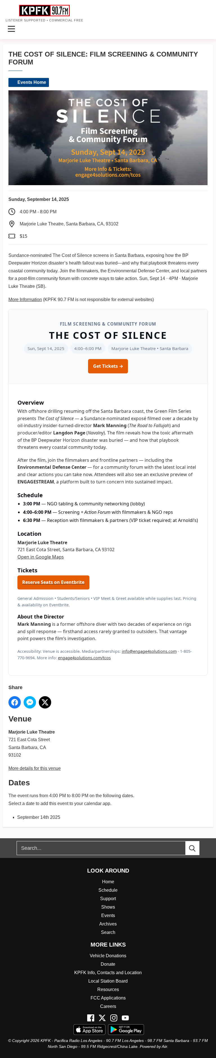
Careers (108, 1006)
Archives (108, 924)
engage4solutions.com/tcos (84, 657)
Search (108, 932)
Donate (108, 964)
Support (108, 898)
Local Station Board (108, 981)
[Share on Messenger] (30, 702)
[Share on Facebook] (14, 702)
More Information (25, 299)
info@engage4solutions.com (149, 651)
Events (108, 915)
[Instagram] (113, 1017)
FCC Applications (108, 998)
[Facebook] (90, 1017)
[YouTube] (125, 1017)
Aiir (164, 1046)
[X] (102, 1017)
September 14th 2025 (38, 817)
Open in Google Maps (40, 557)
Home (108, 881)
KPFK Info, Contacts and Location (108, 972)
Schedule (108, 890)
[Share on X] (45, 702)
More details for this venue (34, 768)
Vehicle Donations (108, 955)
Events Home (31, 82)
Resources (108, 989)
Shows (108, 907)
